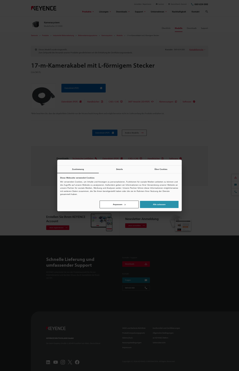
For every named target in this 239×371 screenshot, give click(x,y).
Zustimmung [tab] (78, 169)
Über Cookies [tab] (160, 169)
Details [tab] (119, 169)
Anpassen (117, 204)
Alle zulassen (159, 204)
